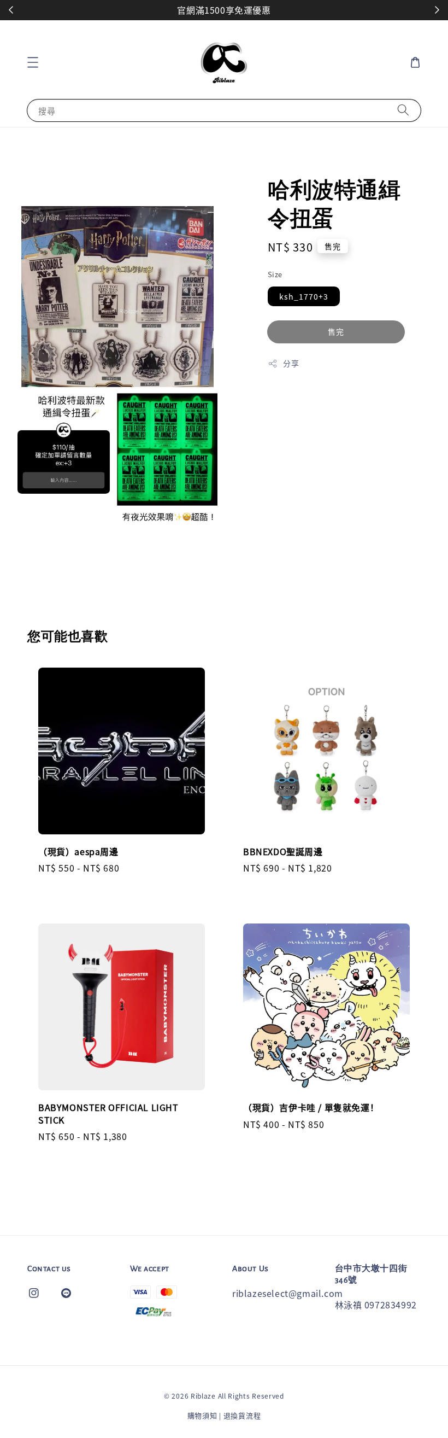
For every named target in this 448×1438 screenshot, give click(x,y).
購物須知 (202, 1415)
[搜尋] (403, 110)
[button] (33, 62)
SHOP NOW (218, 9)
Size (275, 274)
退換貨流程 (242, 1415)
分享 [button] (291, 363)
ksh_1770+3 (303, 296)
